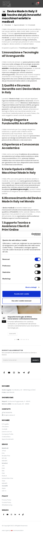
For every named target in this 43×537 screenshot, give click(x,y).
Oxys (3, 481)
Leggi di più (12, 334)
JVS (3, 466)
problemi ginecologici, (19, 189)
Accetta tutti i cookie (21, 294)
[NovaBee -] (6, 4)
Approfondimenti (19, 25)
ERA (3, 471)
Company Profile (7, 434)
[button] (15, 339)
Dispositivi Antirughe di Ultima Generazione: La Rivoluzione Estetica (22, 318)
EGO (3, 468)
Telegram (24, 372)
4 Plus (4, 451)
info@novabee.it (9, 415)
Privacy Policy (6, 500)
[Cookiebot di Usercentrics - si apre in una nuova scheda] (31, 234)
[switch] (38, 265)
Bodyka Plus (6, 456)
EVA (3, 453)
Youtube (9, 372)
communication (17, 530)
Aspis (4, 488)
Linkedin (19, 372)
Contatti (4, 429)
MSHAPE (4, 461)
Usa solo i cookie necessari (21, 301)
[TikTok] (29, 372)
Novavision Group (19, 70)
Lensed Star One (7, 478)
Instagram (14, 372)
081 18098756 (7, 413)
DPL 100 (4, 458)
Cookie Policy (6, 502)
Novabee (8, 25)
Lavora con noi (7, 432)
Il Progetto (5, 424)
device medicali (8, 208)
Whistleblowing (7, 505)
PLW (3, 473)
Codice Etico (6, 437)
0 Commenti (31, 25)
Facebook (4, 372)
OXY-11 (4, 491)
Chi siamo (5, 427)
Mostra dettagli (31, 287)
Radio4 (4, 476)
